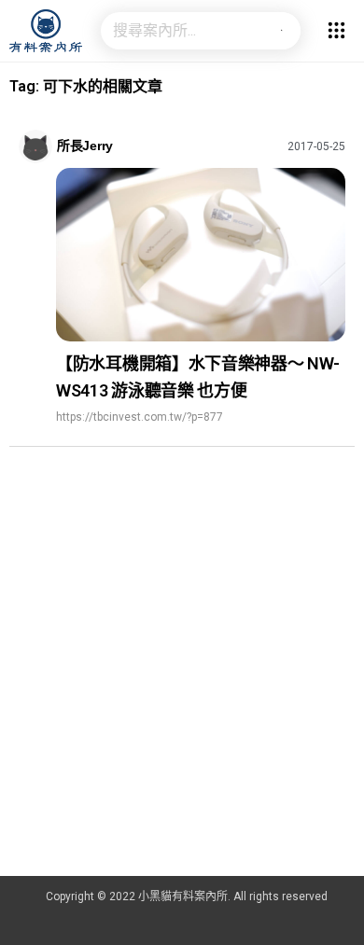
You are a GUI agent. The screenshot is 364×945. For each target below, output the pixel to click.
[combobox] (182, 30)
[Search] (282, 30)
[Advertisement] (182, 685)
